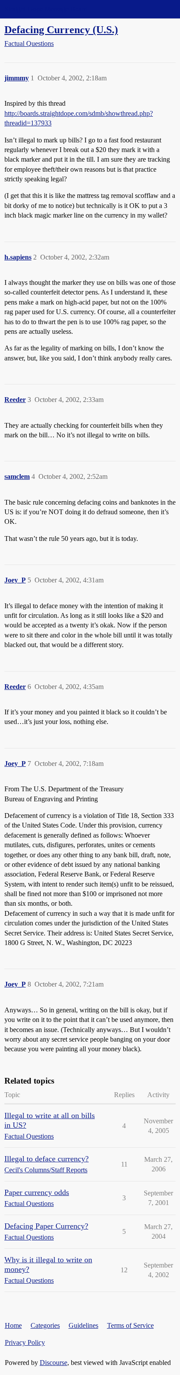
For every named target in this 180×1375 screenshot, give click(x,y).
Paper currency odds (36, 1192)
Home (13, 1325)
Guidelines (83, 1325)
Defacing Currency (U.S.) (61, 29)
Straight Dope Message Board (45, 9)
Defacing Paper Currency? (46, 1226)
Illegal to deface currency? (46, 1158)
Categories (45, 1325)
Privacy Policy (25, 1342)
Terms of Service (130, 1325)
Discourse (53, 1362)
